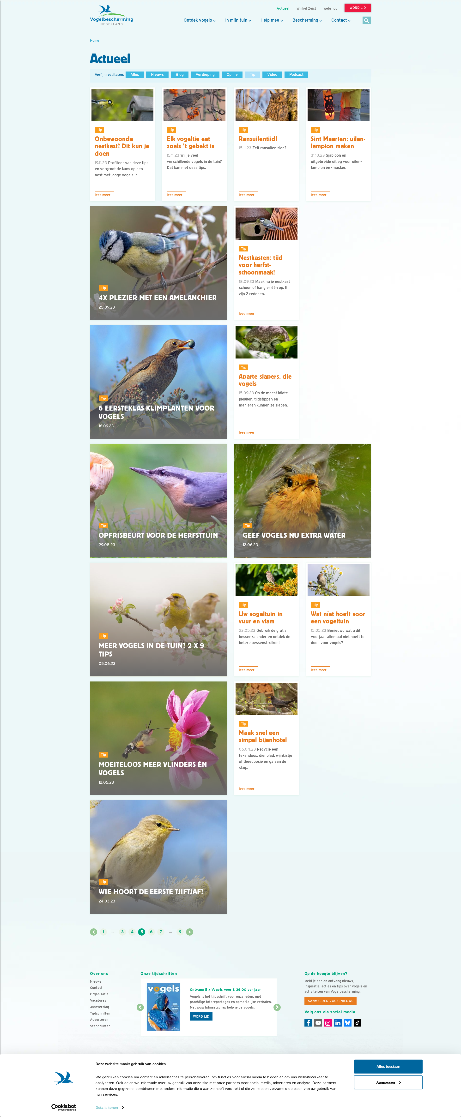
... (112, 932)
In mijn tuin (236, 20)
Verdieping (205, 74)
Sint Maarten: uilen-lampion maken (338, 142)
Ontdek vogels (198, 20)
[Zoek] (367, 21)
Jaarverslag (99, 1007)
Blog (180, 74)
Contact (339, 20)
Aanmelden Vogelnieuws (330, 1001)
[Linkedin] (338, 1023)
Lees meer (102, 195)
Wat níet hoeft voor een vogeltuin (338, 617)
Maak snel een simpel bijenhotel (263, 736)
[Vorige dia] (140, 1022)
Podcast (296, 74)
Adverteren (99, 1019)
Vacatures (98, 1000)
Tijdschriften (100, 1013)
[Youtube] (318, 1023)
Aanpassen (385, 1082)
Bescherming (305, 20)
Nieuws (157, 74)
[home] (111, 15)
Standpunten (100, 1026)
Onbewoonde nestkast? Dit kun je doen (122, 146)
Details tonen (107, 1107)
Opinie (232, 74)
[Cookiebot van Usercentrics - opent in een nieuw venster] (64, 1107)
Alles (134, 74)
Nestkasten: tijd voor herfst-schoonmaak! (261, 265)
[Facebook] (308, 1023)
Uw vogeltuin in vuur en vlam (261, 617)
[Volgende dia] (277, 1022)
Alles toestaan (388, 1066)
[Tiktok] (357, 1023)
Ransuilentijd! (258, 139)
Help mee (270, 20)
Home (94, 40)
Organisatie (99, 994)
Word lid (201, 1016)
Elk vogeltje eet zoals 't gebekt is (190, 142)
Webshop (330, 8)
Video (272, 74)
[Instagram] (328, 1023)
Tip (252, 74)
